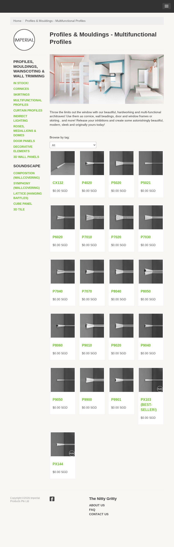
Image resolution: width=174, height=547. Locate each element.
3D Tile (19, 209)
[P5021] (151, 163)
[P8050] (151, 272)
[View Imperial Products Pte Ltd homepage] (29, 40)
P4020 (87, 183)
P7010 (87, 237)
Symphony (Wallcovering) (26, 185)
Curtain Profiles (27, 110)
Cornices (21, 88)
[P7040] (63, 272)
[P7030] (151, 217)
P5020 (116, 183)
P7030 (146, 237)
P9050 (58, 399)
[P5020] (121, 163)
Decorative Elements (22, 149)
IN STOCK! (21, 83)
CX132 (58, 183)
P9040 (146, 345)
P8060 (58, 345)
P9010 (87, 345)
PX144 (58, 464)
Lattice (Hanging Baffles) (27, 196)
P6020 (58, 237)
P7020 (116, 237)
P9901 (116, 399)
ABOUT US (97, 505)
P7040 (58, 291)
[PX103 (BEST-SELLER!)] (151, 380)
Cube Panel (22, 203)
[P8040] (121, 272)
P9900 (87, 399)
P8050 (146, 291)
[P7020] (121, 217)
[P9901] (121, 380)
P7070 (87, 291)
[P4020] (92, 163)
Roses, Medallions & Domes (24, 131)
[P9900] (92, 380)
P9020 (116, 345)
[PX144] (63, 444)
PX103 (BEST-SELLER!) (149, 405)
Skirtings (21, 94)
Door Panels (24, 141)
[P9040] (151, 326)
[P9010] (92, 326)
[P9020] (121, 326)
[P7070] (92, 272)
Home (17, 20)
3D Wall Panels (26, 157)
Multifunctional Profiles (27, 102)
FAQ (92, 509)
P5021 (146, 183)
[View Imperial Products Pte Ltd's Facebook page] (52, 499)
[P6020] (63, 217)
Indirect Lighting (20, 118)
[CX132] (63, 163)
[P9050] (63, 380)
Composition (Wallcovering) (26, 175)
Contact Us (98, 514)
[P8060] (63, 326)
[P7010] (92, 217)
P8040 (116, 291)
